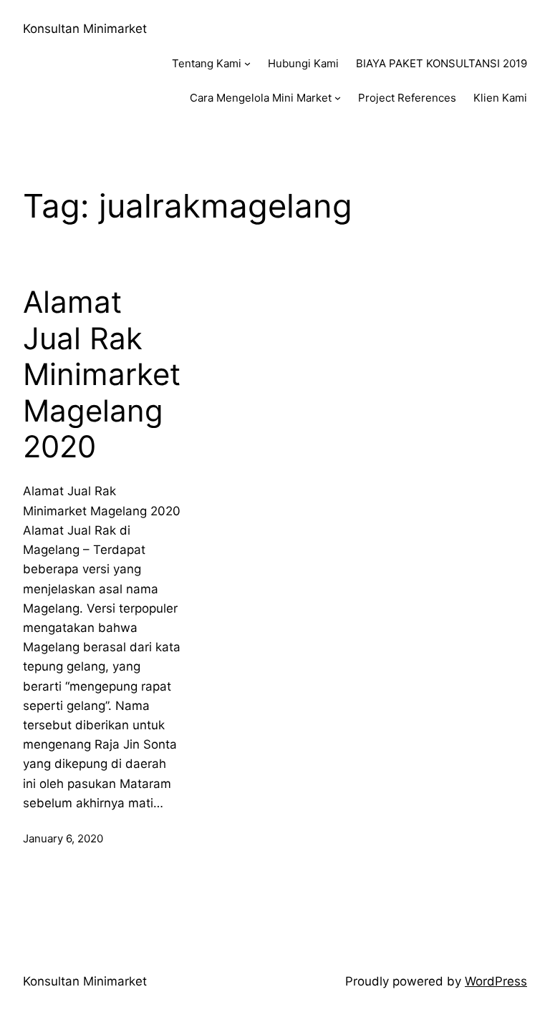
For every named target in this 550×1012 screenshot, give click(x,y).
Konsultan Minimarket (85, 28)
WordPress (496, 981)
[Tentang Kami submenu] (247, 63)
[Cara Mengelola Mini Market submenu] (337, 97)
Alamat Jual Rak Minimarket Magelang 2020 (101, 374)
